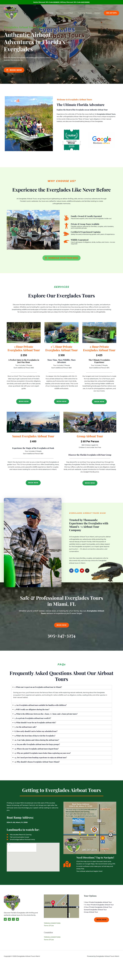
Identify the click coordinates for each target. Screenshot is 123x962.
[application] (74, 13)
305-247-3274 (61, 635)
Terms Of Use (49, 925)
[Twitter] (9, 919)
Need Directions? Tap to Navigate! (95, 857)
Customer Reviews (85, 13)
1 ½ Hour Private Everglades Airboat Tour (61, 348)
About (58, 13)
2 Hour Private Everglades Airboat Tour (99, 348)
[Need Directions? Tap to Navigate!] (67, 864)
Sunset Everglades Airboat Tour (33, 436)
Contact (97, 13)
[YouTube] (17, 919)
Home (51, 13)
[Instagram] (13, 919)
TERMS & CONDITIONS (52, 923)
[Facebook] (5, 919)
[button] (111, 13)
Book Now (101, 920)
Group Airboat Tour (90, 436)
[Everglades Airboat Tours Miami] (11, 13)
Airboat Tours (68, 13)
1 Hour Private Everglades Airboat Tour (24, 348)
